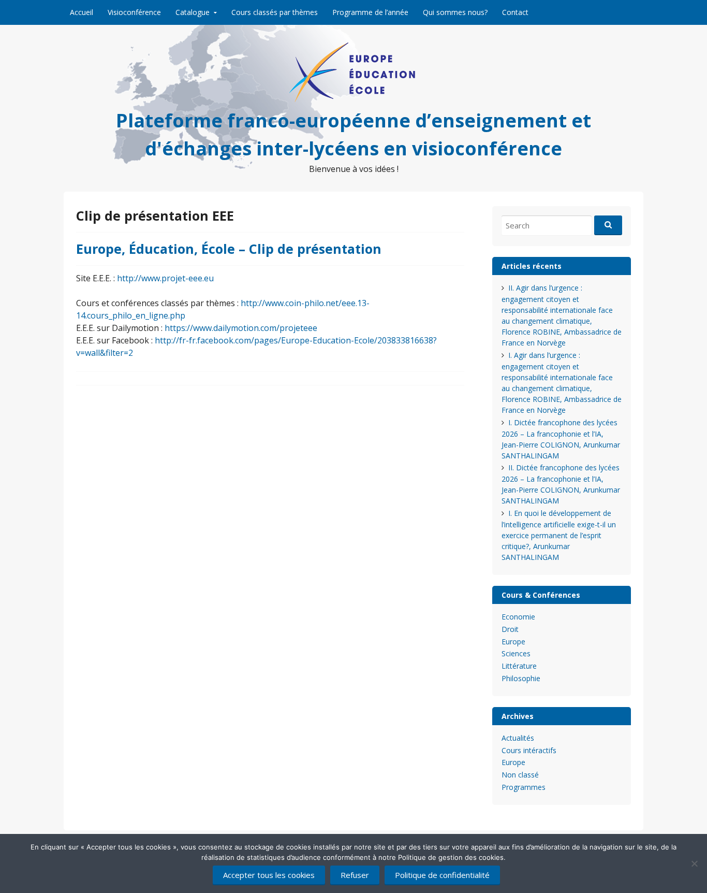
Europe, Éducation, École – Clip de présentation (228, 248)
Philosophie (521, 678)
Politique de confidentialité (442, 875)
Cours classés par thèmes (274, 12)
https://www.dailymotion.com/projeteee (241, 328)
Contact (515, 12)
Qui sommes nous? (455, 12)
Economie (518, 617)
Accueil (81, 12)
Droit (510, 629)
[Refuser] (694, 863)
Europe (513, 641)
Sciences (516, 653)
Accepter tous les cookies (269, 875)
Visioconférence (134, 12)
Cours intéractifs (529, 750)
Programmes (524, 787)
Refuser (355, 875)
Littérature (519, 666)
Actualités (518, 738)
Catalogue (192, 12)
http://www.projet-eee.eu (165, 278)
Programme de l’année (370, 12)
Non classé (520, 775)
